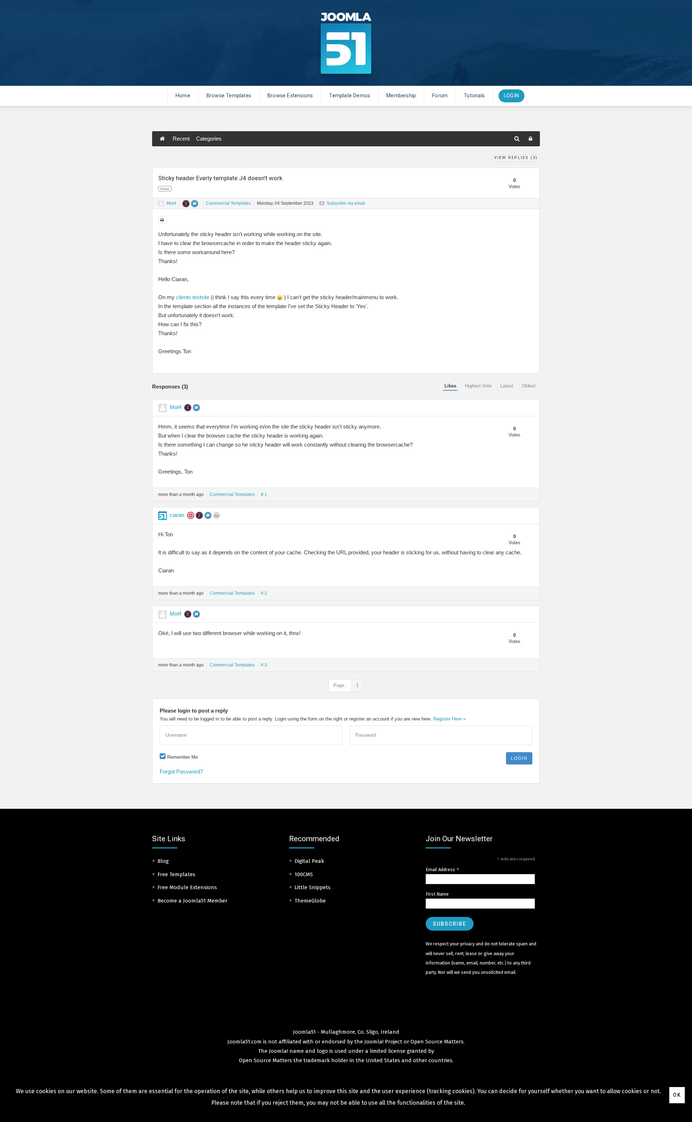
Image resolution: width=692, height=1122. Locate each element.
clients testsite (192, 297)
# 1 (264, 494)
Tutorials (474, 96)
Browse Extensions (290, 96)
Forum (440, 96)
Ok (677, 1095)
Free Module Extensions (187, 887)
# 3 (264, 665)
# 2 (264, 593)
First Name (437, 894)
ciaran (177, 515)
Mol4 (171, 203)
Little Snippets (312, 887)
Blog (163, 861)
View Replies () (516, 157)
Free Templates (176, 874)
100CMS (303, 874)
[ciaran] (162, 515)
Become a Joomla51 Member (192, 900)
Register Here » (449, 719)
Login (511, 96)
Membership (401, 96)
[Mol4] (161, 204)
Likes (450, 386)
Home (183, 96)
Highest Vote (478, 386)
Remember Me (182, 757)
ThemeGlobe (310, 900)
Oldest (529, 386)
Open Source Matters (437, 1041)
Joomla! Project (382, 1041)
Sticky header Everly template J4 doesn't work (220, 178)
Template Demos (349, 96)
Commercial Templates (228, 203)
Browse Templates (229, 96)
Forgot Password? (181, 771)
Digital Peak (309, 861)
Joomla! (278, 1051)
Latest (506, 386)
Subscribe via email (345, 203)
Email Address (443, 869)
